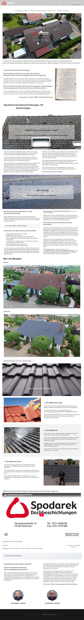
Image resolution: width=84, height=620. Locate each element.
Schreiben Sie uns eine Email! (12, 555)
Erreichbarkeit (54, 614)
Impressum (44, 614)
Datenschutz (49, 614)
